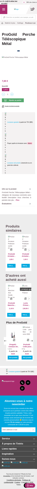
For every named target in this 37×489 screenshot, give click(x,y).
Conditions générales (14, 480)
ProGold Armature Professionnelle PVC (11, 255)
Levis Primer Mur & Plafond (25, 304)
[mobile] (22, 382)
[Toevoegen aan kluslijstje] (11, 249)
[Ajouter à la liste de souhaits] (14, 340)
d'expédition (7, 476)
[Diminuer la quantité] (3, 94)
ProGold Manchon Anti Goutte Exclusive (11, 304)
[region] (18, 67)
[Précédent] (5, 341)
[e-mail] (28, 382)
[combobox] (19, 17)
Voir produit (12, 266)
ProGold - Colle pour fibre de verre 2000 (27, 346)
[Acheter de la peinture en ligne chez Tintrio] (16, 9)
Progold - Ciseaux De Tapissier (13, 346)
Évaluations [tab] (6, 204)
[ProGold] (18, 50)
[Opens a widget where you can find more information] (30, 485)
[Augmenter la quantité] (11, 94)
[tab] (16, 194)
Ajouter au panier (15, 100)
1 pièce (5, 89)
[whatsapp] (22, 388)
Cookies (17, 482)
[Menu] (3, 9)
